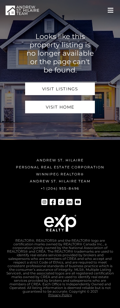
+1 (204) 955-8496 (60, 188)
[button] (110, 10)
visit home (60, 107)
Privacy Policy (60, 295)
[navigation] (22, 10)
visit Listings (60, 88)
